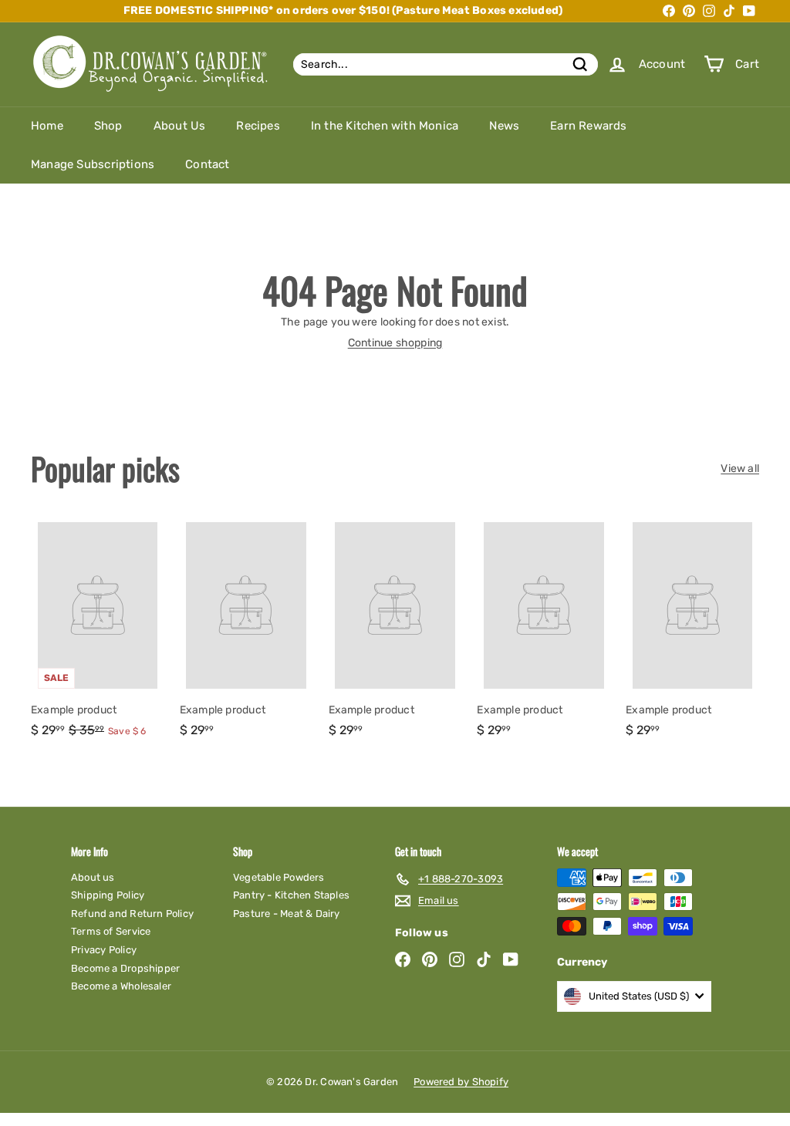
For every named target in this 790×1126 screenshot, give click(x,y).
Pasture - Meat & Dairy (286, 913)
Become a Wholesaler (121, 986)
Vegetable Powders (279, 877)
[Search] (580, 64)
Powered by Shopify (461, 1081)
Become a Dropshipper (125, 968)
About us (93, 877)
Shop (108, 126)
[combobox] (445, 64)
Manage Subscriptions (92, 164)
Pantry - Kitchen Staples (291, 895)
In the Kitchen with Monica (384, 126)
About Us (180, 126)
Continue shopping (395, 342)
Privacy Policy (104, 950)
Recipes (257, 126)
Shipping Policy (107, 895)
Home (47, 126)
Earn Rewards (588, 126)
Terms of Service (110, 931)
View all (740, 469)
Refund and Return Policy (132, 913)
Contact (207, 164)
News (504, 126)
